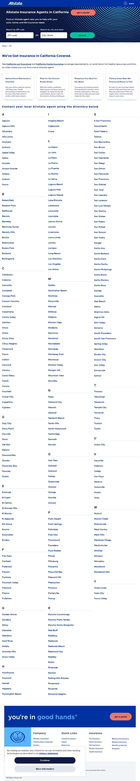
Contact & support (69, 738)
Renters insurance (96, 748)
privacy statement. (48, 753)
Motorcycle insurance (120, 739)
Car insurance (94, 738)
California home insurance (49, 64)
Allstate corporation (41, 738)
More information (45, 769)
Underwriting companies (43, 742)
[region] (45, 762)
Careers (36, 745)
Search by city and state (51, 29)
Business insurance (119, 742)
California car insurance (18, 64)
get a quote (86, 13)
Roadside (115, 748)
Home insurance (95, 742)
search (82, 35)
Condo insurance (95, 752)
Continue (45, 760)
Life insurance (94, 745)
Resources (66, 745)
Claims (64, 742)
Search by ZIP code (15, 29)
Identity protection (119, 745)
